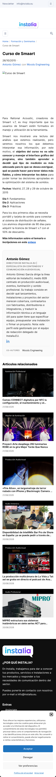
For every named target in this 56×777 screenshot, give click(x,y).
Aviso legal (39, 773)
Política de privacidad (23, 773)
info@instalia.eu (25, 3)
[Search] (52, 33)
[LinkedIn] (8, 341)
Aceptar (28, 748)
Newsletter (8, 3)
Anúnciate (11, 709)
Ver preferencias (28, 765)
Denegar (28, 757)
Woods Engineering (38, 64)
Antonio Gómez (11, 64)
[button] (51, 714)
